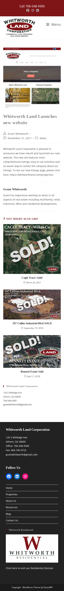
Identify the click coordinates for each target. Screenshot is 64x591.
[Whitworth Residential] (32, 548)
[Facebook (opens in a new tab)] (27, 10)
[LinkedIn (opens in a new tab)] (37, 10)
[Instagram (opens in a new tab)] (32, 10)
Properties (12, 494)
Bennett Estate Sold (32, 371)
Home (9, 487)
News (43, 138)
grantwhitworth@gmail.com (17, 404)
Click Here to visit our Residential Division (29, 568)
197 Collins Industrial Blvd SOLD (32, 323)
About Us (11, 500)
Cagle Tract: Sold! (32, 277)
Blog (8, 514)
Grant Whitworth (18, 133)
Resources (12, 507)
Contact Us (12, 520)
